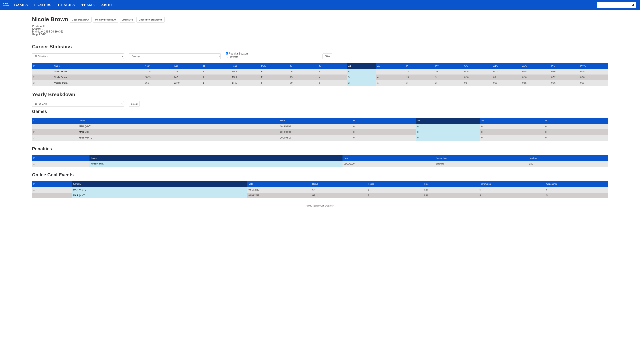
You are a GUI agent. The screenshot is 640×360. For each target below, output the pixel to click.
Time (426, 184)
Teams (87, 5)
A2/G (524, 66)
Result (315, 184)
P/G (553, 66)
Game (82, 120)
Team (235, 66)
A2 (378, 66)
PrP (437, 66)
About (107, 5)
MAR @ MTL (85, 126)
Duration (533, 158)
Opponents (551, 184)
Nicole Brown (60, 71)
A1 (349, 66)
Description (441, 158)
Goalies (66, 5)
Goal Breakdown (80, 19)
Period (371, 184)
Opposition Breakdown (150, 19)
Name (57, 66)
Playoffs (233, 57)
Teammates (485, 184)
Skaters (42, 5)
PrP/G (583, 66)
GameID (77, 184)
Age (176, 66)
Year (147, 66)
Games (21, 5)
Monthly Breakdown (105, 19)
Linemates (127, 19)
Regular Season (238, 53)
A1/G (495, 66)
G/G (466, 66)
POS (263, 66)
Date (282, 120)
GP (291, 66)
